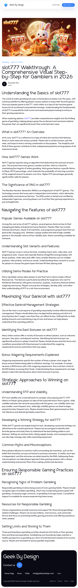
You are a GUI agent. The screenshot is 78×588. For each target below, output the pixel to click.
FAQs (27, 573)
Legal (72, 581)
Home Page (9, 573)
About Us (53, 581)
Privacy (60, 581)
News (19, 573)
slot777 (27, 118)
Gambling (5, 62)
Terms (66, 581)
